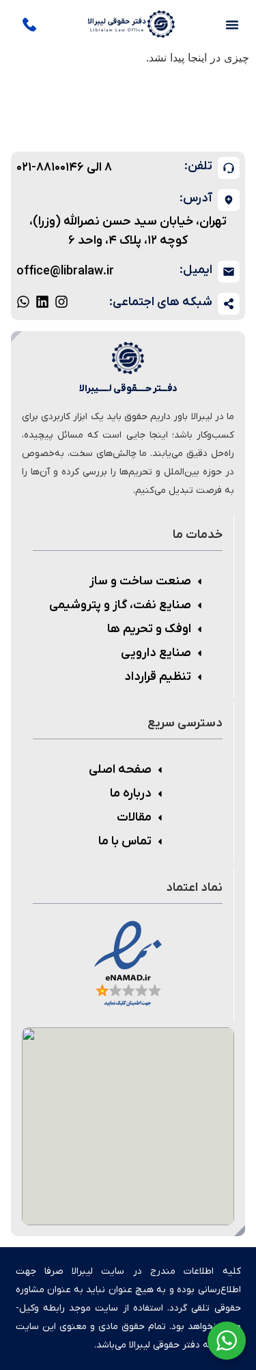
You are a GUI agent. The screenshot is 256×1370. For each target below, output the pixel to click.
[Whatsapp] (23, 302)
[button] (232, 24)
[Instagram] (61, 302)
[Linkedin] (42, 302)
